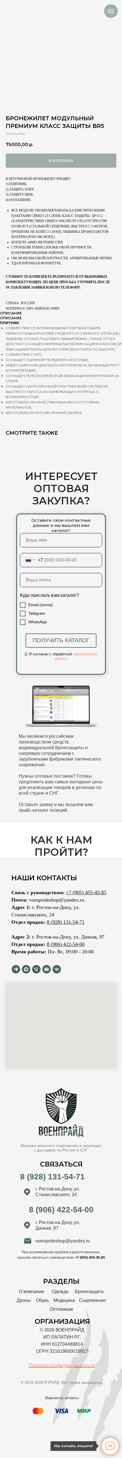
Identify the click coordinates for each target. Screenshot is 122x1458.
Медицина (64, 1300)
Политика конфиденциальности (62, 1365)
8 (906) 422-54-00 (66, 944)
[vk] (56, 969)
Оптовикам (61, 1309)
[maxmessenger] (26, 969)
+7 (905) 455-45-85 (86, 892)
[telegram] (16, 969)
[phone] (36, 969)
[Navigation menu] (111, 11)
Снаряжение (92, 1300)
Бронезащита (89, 1291)
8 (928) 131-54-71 (66, 922)
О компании (31, 1291)
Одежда (60, 1291)
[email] (46, 969)
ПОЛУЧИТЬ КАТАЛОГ (61, 640)
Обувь (42, 1300)
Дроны (24, 1300)
